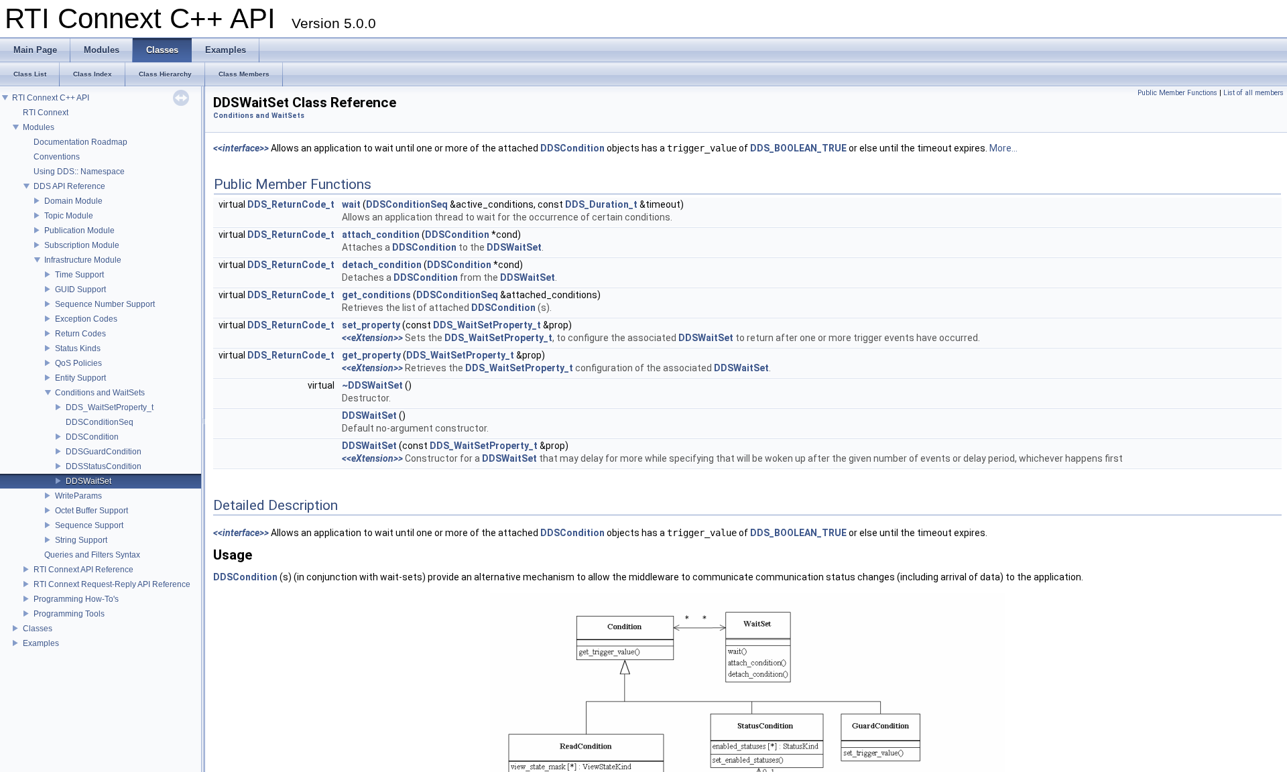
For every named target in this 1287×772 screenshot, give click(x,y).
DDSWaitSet (88, 481)
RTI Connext (45, 112)
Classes (37, 628)
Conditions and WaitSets (100, 392)
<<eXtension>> (372, 337)
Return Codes (80, 333)
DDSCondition (92, 437)
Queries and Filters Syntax (92, 555)
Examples (41, 643)
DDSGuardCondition (103, 451)
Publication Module (79, 230)
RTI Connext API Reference (83, 569)
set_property (371, 325)
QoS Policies (78, 363)
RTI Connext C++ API (50, 98)
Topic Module (68, 215)
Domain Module (73, 201)
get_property (371, 355)
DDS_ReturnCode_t (290, 204)
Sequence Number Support (105, 304)
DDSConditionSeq (99, 422)
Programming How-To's (76, 599)
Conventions (57, 157)
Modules (38, 127)
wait (351, 204)
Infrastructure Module (82, 260)
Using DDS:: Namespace (79, 171)
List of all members (1253, 92)
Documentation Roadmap (80, 142)
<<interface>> (241, 148)
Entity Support (80, 378)
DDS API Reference (69, 186)
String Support (81, 540)
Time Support (79, 274)
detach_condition (382, 264)
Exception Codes (86, 319)
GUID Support (80, 289)
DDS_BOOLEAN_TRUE (798, 148)
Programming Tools (69, 614)
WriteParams (78, 496)
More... (1003, 148)
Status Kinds (78, 348)
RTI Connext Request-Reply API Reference (112, 584)
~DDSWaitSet (372, 385)
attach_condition (381, 234)
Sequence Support (89, 525)
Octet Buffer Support (91, 510)
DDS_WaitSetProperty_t (110, 407)
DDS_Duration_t (601, 204)
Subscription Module (81, 245)
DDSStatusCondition (103, 466)
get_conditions (376, 295)
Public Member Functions (1177, 92)
